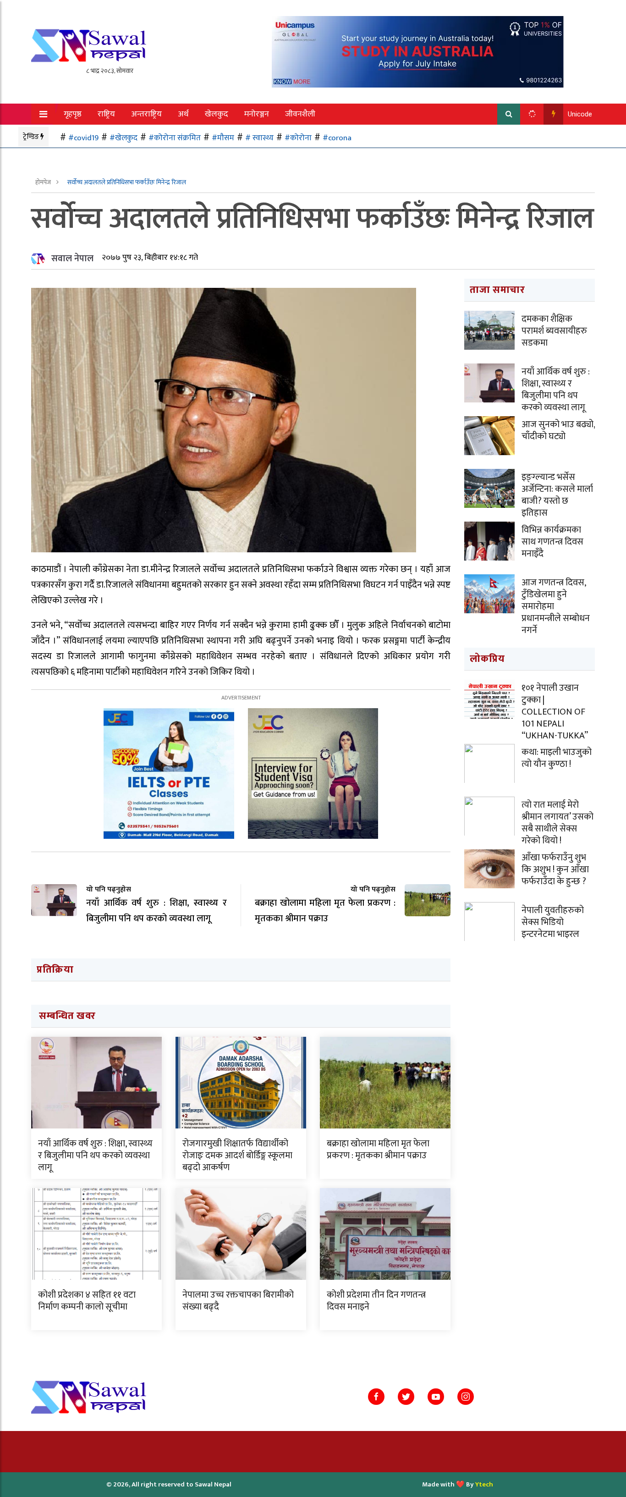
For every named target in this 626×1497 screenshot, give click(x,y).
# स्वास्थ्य (259, 137)
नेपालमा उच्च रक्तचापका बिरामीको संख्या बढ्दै (238, 1301)
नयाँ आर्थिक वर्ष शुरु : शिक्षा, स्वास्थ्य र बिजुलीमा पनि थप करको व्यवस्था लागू (95, 1155)
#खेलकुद (123, 137)
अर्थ (183, 114)
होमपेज (43, 182)
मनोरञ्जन (256, 114)
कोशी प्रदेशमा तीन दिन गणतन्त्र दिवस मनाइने (376, 1301)
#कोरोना (298, 137)
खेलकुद (216, 114)
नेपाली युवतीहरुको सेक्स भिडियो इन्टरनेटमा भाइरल (553, 922)
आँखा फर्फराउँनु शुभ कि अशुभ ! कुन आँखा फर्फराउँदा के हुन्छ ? (555, 869)
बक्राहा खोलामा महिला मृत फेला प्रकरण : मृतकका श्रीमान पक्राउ (378, 1149)
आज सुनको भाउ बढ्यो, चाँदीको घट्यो (558, 430)
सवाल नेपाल (72, 258)
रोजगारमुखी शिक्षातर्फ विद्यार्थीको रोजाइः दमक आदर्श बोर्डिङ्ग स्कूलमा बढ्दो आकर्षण (237, 1155)
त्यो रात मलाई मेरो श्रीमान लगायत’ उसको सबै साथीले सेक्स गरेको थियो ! (557, 822)
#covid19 (83, 137)
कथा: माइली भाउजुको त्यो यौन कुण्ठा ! (557, 758)
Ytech (484, 1484)
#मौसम (223, 137)
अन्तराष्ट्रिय (146, 114)
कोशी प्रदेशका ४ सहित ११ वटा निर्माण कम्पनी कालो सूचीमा (87, 1301)
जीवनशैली (300, 114)
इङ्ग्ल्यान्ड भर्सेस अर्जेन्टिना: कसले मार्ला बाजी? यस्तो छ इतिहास (557, 495)
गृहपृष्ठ (73, 114)
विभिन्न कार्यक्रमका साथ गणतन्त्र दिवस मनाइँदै (552, 541)
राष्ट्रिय (106, 114)
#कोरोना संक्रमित (174, 137)
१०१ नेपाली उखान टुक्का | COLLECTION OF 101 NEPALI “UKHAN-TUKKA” (555, 711)
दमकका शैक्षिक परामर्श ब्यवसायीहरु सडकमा (554, 331)
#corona (337, 137)
